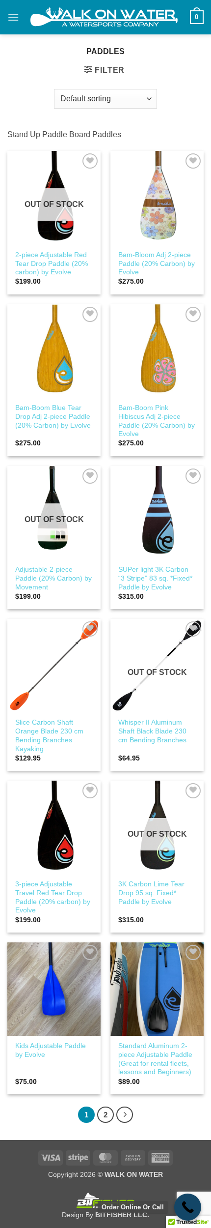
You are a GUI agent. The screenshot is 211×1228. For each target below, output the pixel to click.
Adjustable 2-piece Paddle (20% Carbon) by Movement (53, 578)
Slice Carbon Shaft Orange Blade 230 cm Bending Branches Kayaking (49, 735)
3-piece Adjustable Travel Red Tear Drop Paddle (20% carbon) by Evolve (52, 897)
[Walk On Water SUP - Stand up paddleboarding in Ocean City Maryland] (104, 16)
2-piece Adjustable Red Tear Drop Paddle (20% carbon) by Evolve (51, 263)
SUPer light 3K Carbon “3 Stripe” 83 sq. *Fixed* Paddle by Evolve (155, 578)
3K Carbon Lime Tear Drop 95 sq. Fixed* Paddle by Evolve (151, 892)
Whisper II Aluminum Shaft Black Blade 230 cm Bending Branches (152, 731)
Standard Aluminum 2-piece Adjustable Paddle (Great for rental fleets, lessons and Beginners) (155, 1059)
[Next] (124, 1115)
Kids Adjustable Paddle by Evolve (50, 1050)
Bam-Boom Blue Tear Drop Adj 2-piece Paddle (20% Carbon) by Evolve (53, 416)
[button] (13, 17)
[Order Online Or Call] (187, 1207)
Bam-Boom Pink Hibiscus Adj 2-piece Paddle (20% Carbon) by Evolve (156, 421)
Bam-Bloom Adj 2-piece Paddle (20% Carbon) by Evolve (156, 263)
